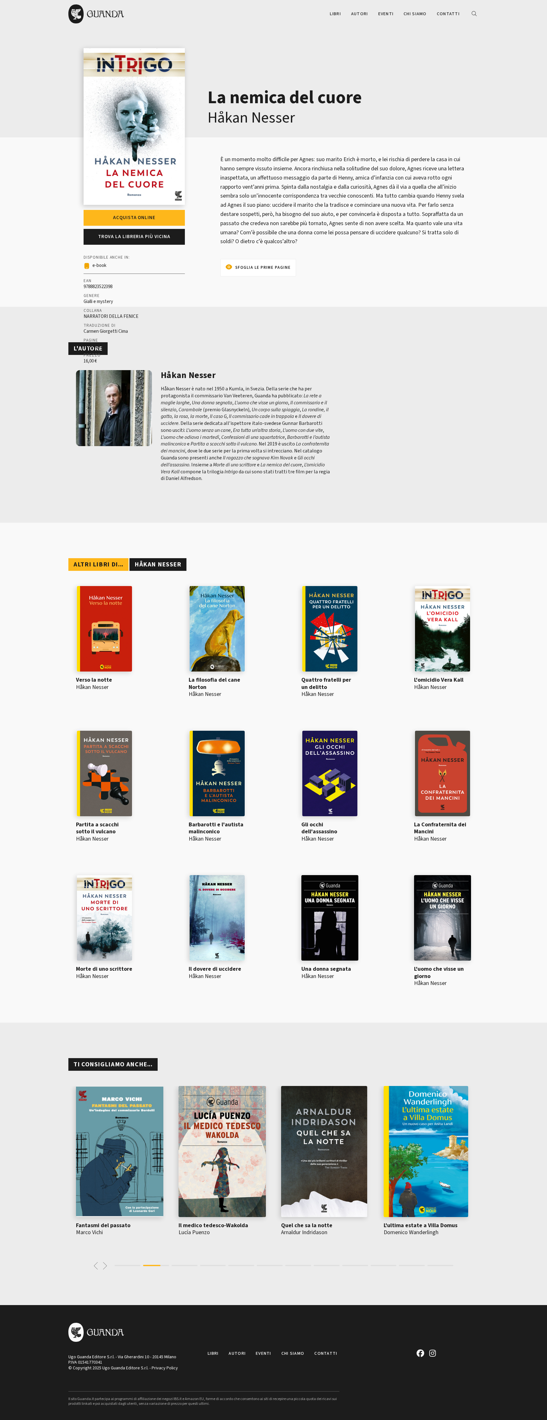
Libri (335, 14)
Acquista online (134, 217)
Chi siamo (415, 14)
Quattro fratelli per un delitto (326, 683)
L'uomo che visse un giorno (439, 972)
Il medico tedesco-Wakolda (213, 1225)
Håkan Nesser (251, 118)
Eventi (386, 14)
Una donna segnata (326, 969)
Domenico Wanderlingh (411, 1232)
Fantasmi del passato (103, 1225)
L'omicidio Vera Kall (438, 680)
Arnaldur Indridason (304, 1232)
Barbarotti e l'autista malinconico (216, 828)
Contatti (448, 14)
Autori (359, 14)
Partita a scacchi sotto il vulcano (97, 828)
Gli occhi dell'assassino (319, 828)
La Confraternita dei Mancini (440, 828)
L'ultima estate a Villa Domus (420, 1225)
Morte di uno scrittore (104, 969)
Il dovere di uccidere (215, 969)
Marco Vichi (89, 1232)
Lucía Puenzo (194, 1232)
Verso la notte (94, 680)
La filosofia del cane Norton (214, 683)
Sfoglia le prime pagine (263, 267)
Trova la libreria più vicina (134, 236)
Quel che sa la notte (306, 1225)
